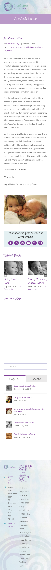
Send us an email (11, 525)
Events (12, 47)
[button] (5, 275)
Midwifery (20, 47)
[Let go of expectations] (9, 398)
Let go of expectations (23, 397)
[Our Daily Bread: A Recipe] (9, 434)
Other (9, 50)
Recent (36, 379)
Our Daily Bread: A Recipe (25, 434)
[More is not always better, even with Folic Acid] (9, 409)
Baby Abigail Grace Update (25, 386)
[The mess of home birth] (9, 423)
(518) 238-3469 (10, 479)
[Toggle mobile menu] (45, 6)
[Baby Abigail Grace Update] (9, 386)
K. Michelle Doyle (13, 44)
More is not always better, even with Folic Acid (29, 410)
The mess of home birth (24, 422)
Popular (14, 379)
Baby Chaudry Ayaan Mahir (37, 281)
